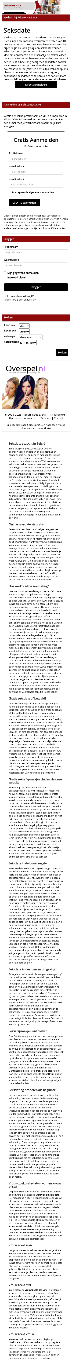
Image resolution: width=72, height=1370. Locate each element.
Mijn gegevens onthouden (22, 272)
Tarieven (45, 418)
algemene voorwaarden (41, 192)
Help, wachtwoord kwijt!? (19, 296)
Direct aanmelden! (36, 84)
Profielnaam (16, 153)
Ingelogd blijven (16, 277)
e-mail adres (16, 166)
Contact (58, 418)
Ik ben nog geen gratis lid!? (20, 299)
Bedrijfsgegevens (35, 414)
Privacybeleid (57, 414)
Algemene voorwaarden (23, 418)
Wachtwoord (11, 259)
